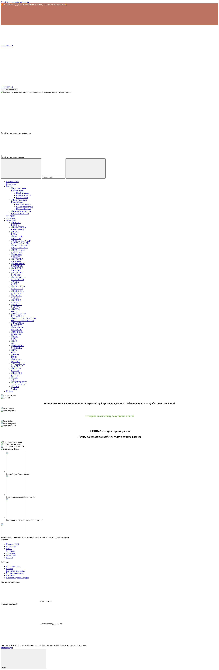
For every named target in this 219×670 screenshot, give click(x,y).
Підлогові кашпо (23, 209)
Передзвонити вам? (9, 89)
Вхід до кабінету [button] (13, 566)
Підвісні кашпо (22, 193)
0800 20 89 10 (7, 46)
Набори (9, 391)
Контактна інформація (15, 571)
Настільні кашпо (23, 204)
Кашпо (9, 186)
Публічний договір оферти (17, 578)
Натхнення (11, 184)
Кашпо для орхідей (24, 207)
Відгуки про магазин (15, 573)
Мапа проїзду (7, 648)
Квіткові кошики (23, 195)
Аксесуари (10, 218)
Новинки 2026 (12, 182)
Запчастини (11, 220)
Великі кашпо (22, 198)
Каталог (9, 569)
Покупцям (10, 575)
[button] (109, 15)
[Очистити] (86, 168)
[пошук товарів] (21, 168)
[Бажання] (109, 122)
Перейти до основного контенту (15, 2)
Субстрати (10, 216)
